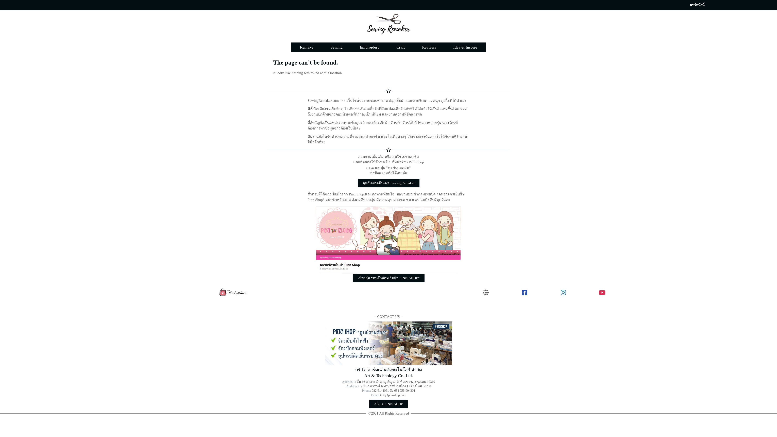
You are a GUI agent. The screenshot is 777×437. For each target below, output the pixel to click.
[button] (697, 5)
